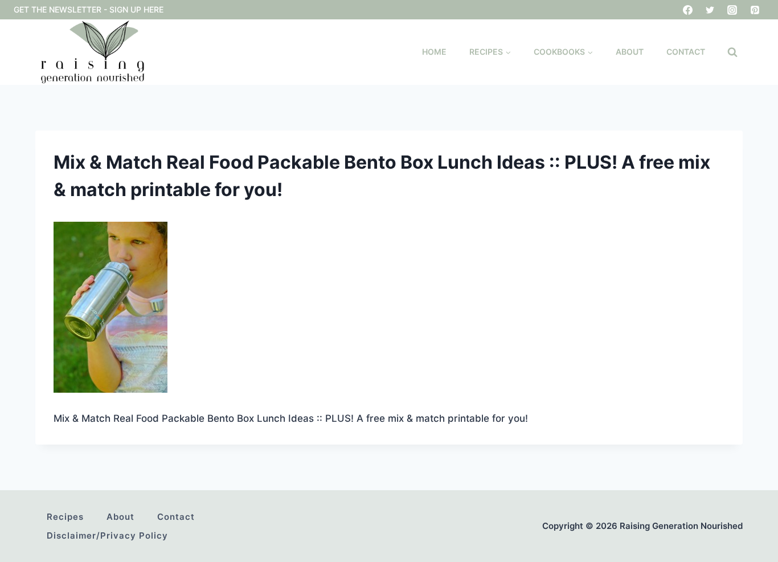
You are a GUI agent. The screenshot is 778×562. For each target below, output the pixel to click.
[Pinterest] (754, 9)
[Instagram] (732, 9)
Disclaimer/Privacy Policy (107, 535)
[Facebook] (688, 9)
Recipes (65, 516)
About (630, 51)
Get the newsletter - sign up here (88, 9)
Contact (685, 51)
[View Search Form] (732, 52)
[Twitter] (710, 9)
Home (434, 51)
